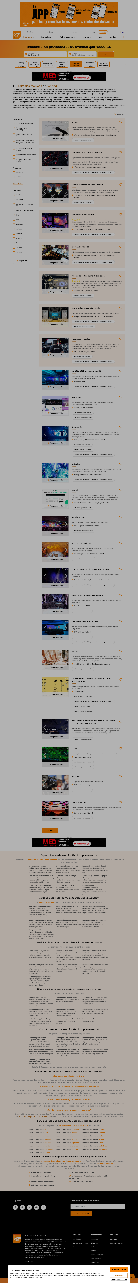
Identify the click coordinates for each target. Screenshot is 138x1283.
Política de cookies (61, 1275)
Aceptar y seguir (119, 1269)
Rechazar (119, 1275)
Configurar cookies (119, 1280)
